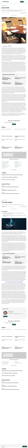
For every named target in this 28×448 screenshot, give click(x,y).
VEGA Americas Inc (17, 164)
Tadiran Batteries (17, 163)
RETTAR (16, 161)
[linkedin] (12, 15)
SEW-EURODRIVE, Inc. (18, 162)
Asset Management (4, 5)
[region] (14, 446)
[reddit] (15, 15)
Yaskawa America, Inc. (17, 165)
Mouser (15, 361)
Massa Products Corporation (5, 165)
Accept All (25, 446)
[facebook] (11, 15)
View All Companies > (14, 169)
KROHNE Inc (3, 164)
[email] (16, 15)
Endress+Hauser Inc (4, 162)
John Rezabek (4, 206)
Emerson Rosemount (4, 161)
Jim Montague (5, 46)
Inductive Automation (4, 163)
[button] (2, 1)
